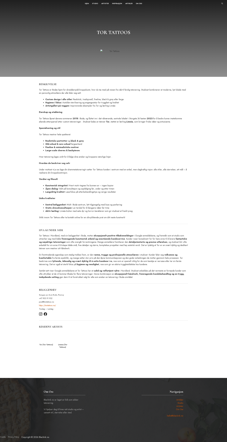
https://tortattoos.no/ (47, 305)
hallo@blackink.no (175, 415)
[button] (222, 3)
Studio (95, 3)
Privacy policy (13, 437)
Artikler (129, 3)
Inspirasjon (117, 3)
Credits (3, 437)
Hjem (87, 3)
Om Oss (139, 3)
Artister (105, 3)
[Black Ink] (9, 3)
